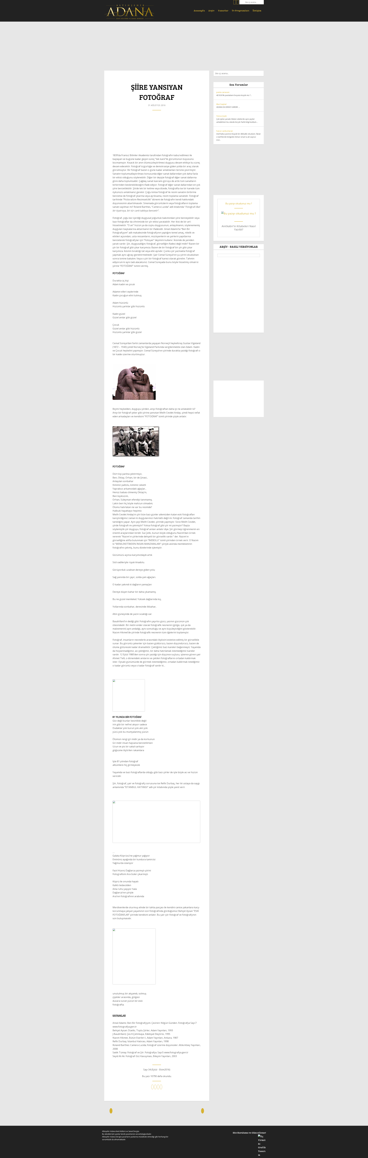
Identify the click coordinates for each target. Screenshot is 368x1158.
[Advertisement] (184, 44)
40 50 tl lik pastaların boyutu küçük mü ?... (234, 93)
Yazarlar (223, 10)
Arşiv (211, 10)
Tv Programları (240, 10)
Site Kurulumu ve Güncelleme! (249, 1132)
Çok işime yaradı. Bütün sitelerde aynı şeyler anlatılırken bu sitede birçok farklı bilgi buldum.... (237, 119)
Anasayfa (199, 10)
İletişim (257, 10)
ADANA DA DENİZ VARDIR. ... (228, 105)
